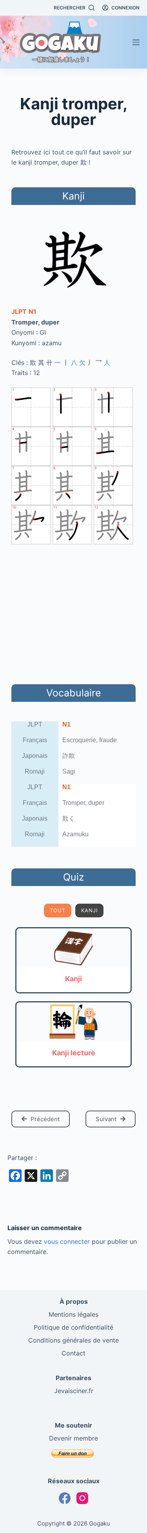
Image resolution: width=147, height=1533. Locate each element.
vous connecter (67, 1241)
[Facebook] (65, 1498)
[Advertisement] (73, 613)
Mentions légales (73, 1314)
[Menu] (136, 42)
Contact (73, 1353)
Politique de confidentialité (73, 1327)
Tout (57, 910)
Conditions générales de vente (73, 1340)
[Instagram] (82, 1498)
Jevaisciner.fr (73, 1391)
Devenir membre (73, 1438)
